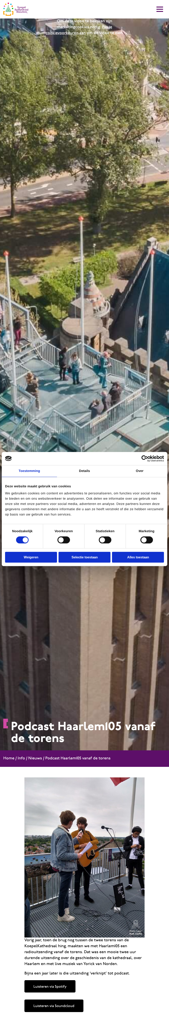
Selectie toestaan (85, 557)
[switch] (63, 539)
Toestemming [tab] (29, 471)
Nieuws (35, 758)
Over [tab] (139, 471)
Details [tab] (84, 471)
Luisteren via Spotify (49, 987)
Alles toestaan (138, 557)
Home (8, 758)
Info (21, 758)
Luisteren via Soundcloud (53, 1006)
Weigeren (31, 557)
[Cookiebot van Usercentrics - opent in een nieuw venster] (144, 458)
